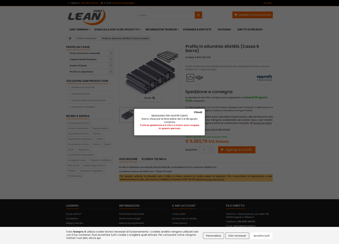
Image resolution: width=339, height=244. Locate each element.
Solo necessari (237, 235)
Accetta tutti (262, 235)
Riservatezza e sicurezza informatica (124, 238)
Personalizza (213, 235)
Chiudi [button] (198, 112)
